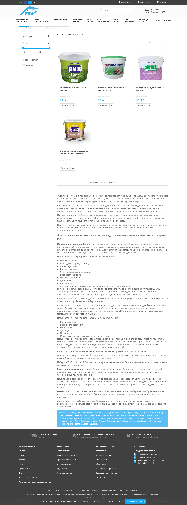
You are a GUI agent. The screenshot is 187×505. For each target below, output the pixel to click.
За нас (21, 455)
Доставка (22, 459)
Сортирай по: (128, 43)
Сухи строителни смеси (66, 459)
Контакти (22, 451)
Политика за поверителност (106, 468)
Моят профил (100, 451)
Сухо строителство (64, 473)
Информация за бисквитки (106, 473)
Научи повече (79, 501)
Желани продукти (102, 459)
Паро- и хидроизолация (66, 455)
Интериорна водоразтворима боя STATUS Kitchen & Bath (74, 152)
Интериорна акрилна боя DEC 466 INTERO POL (112, 88)
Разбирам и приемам (136, 501)
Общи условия (101, 464)
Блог (21, 473)
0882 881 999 (40, 2)
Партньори (23, 464)
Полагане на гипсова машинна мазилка (35, 482)
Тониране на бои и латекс (29, 477)
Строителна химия (64, 464)
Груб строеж (62, 468)
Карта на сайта (101, 477)
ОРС (136, 490)
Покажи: (157, 43)
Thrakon (29, 66)
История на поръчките (104, 455)
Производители (25, 468)
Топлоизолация (63, 451)
